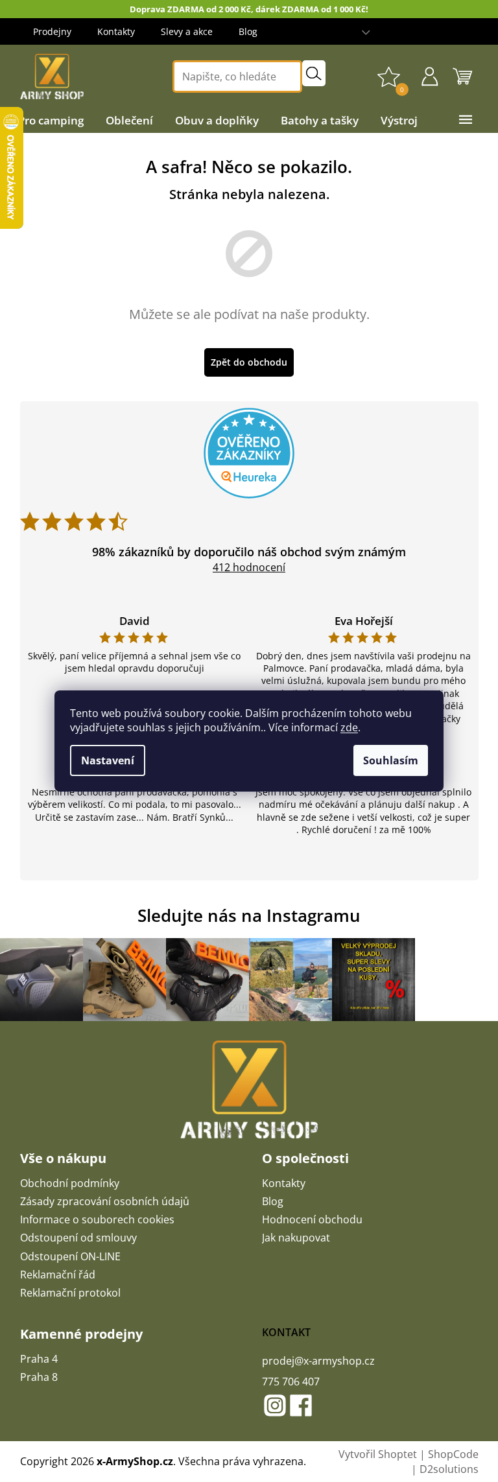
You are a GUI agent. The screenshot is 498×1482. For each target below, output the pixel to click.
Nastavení (107, 760)
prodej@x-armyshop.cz (318, 1361)
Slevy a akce (187, 31)
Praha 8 (39, 1377)
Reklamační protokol (70, 1293)
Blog (248, 31)
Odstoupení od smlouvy (78, 1237)
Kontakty (116, 31)
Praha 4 (39, 1359)
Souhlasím (390, 760)
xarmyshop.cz (275, 1405)
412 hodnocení (249, 567)
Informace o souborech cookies (97, 1219)
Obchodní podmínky (69, 1183)
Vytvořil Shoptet (377, 1454)
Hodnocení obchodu (312, 1219)
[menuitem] (51, 120)
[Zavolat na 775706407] (472, 31)
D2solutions (449, 1469)
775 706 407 (291, 1381)
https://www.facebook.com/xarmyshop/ (301, 1405)
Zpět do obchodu (249, 362)
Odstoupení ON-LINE (70, 1256)
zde (349, 727)
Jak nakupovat (296, 1237)
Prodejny (52, 31)
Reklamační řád (57, 1274)
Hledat (314, 73)
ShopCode (453, 1454)
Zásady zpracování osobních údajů (104, 1201)
